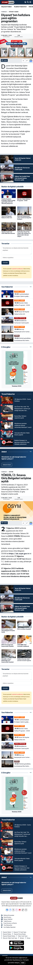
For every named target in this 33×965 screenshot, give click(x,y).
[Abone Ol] (30, 60)
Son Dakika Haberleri (9, 927)
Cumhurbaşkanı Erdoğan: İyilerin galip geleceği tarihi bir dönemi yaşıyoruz (22, 295)
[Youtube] (19, 909)
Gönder (5, 262)
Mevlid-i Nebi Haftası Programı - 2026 (22, 304)
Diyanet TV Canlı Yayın (20, 932)
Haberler (4, 11)
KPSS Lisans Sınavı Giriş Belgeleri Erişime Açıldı (8, 630)
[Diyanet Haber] (7, 2)
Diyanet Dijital (7, 932)
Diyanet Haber (6, 7)
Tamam (22, 962)
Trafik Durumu (7, 921)
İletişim (22, 938)
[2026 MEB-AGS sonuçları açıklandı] (24, 639)
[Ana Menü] (30, 2)
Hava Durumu (7, 917)
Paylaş (5, 60)
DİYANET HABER (13, 11)
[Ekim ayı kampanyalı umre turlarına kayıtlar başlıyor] (24, 211)
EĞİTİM (11, 471)
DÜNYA (17, 335)
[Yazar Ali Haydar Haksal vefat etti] (8, 211)
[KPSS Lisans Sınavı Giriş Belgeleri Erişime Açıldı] (8, 623)
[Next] (7, 909)
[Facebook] (10, 909)
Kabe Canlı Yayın (22, 936)
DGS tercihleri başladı (24, 629)
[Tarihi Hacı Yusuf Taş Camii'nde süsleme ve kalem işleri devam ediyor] (24, 226)
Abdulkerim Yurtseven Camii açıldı (21, 322)
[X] (13, 909)
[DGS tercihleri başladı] (24, 623)
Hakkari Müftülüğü (20, 318)
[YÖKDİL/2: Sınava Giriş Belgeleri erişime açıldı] (16, 511)
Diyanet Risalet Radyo (9, 936)
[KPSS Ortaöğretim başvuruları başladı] (8, 639)
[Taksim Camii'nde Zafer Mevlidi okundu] (8, 226)
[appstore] (16, 943)
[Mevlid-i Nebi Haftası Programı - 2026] (24, 193)
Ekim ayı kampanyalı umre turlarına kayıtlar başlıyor (24, 218)
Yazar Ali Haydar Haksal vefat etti (21, 313)
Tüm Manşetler (8, 925)
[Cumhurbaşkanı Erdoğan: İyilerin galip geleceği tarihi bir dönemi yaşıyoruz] (8, 193)
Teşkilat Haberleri (20, 7)
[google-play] (16, 948)
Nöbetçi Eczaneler (9, 915)
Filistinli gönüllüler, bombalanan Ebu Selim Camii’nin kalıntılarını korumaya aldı (22, 339)
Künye (28, 938)
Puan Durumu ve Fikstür (10, 923)
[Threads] (26, 909)
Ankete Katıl (7, 465)
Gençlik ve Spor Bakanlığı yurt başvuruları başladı (7, 660)
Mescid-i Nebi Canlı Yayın (10, 938)
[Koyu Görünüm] (25, 2)
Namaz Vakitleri (8, 919)
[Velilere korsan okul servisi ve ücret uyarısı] (24, 653)
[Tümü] (31, 287)
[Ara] (28, 2)
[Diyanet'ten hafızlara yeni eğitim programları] (16, 48)
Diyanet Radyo (7, 934)
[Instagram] (16, 909)
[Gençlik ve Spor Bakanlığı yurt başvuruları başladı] (8, 653)
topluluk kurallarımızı (17, 268)
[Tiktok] (22, 909)
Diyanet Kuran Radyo (20, 934)
